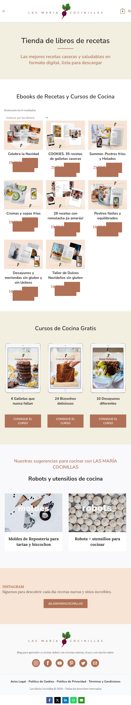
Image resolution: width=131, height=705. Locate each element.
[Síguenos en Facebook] (48, 665)
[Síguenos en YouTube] (60, 665)
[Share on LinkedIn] (65, 700)
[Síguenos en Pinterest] (72, 665)
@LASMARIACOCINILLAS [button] (65, 603)
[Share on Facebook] (49, 700)
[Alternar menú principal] (3, 11)
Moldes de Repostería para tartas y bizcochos (33, 541)
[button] (129, 11)
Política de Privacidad (71, 681)
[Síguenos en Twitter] (83, 665)
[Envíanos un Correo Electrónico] (95, 665)
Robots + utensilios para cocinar (97, 541)
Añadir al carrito (25, 165)
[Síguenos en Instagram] (36, 665)
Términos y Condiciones (104, 681)
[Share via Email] (81, 700)
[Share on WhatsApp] (73, 700)
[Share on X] (57, 700)
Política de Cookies (41, 681)
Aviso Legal (18, 681)
